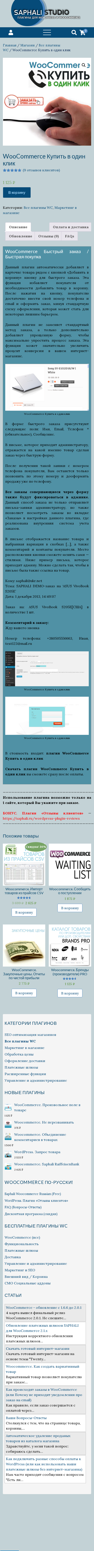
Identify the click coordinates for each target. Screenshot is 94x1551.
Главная (9, 45)
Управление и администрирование (36, 1080)
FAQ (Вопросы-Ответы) (23, 1207)
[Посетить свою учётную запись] (11, 32)
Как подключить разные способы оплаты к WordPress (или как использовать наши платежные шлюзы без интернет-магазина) (44, 1464)
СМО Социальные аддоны (27, 1283)
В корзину (16, 192)
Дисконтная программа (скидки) (31, 1214)
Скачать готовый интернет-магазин (37, 1348)
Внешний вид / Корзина (26, 1276)
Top (83, 1540)
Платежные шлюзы (21, 1067)
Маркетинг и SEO (20, 1270)
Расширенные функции (25, 1074)
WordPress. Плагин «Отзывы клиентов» (36, 1201)
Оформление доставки (25, 1061)
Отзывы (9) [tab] (48, 236)
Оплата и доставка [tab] (71, 227)
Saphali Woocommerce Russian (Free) (33, 1194)
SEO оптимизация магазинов (30, 1034)
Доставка (13, 1257)
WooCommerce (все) (22, 1237)
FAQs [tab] (69, 236)
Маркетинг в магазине (24, 1047)
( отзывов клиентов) (41, 170)
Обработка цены (19, 1054)
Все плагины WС (38, 207)
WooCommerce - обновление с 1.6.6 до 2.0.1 (44, 1307)
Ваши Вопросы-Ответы (26, 1418)
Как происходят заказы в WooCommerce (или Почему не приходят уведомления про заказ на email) (44, 1394)
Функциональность (22, 1244)
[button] (84, 65)
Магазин (27, 45)
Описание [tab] (18, 227)
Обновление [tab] (20, 236)
